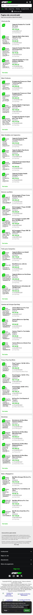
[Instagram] (14, 576)
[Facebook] (11, 576)
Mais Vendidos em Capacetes (10, 135)
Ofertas (18, 9)
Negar (5, 610)
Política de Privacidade (17, 607)
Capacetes (11, 9)
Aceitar (27, 610)
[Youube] (18, 576)
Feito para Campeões (8, 249)
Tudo (6, 9)
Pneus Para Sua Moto (8, 360)
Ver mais (16, 544)
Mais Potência (5, 78)
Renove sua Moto (7, 192)
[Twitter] (22, 576)
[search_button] (3, 5)
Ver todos (5, 72)
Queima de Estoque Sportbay (10, 304)
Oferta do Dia (5, 21)
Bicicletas (4, 417)
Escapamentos (25, 9)
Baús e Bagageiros (7, 474)
